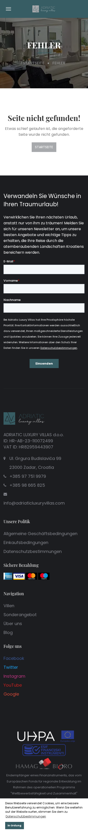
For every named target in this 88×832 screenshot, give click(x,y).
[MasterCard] (31, 576)
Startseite (33, 63)
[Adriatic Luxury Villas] (44, 8)
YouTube (13, 685)
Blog (8, 632)
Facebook (14, 658)
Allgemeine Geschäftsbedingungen (40, 534)
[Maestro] (44, 576)
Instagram (14, 676)
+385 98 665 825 (27, 485)
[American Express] (8, 576)
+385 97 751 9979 (27, 476)
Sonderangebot (20, 615)
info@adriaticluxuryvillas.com (34, 503)
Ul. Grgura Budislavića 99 (35, 462)
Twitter (11, 667)
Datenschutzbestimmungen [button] (26, 816)
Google (11, 694)
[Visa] (19, 576)
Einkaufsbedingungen (26, 542)
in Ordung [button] (14, 825)
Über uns (13, 623)
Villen (9, 606)
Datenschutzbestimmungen (33, 551)
